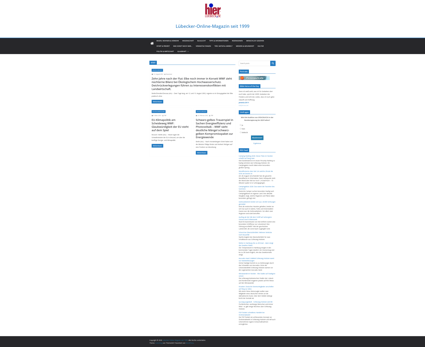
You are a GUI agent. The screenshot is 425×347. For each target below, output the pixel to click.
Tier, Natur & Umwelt (223, 46)
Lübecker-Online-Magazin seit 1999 (212, 26)
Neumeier (169, 74)
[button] (187, 51)
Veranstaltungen (203, 46)
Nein (243, 129)
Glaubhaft (181, 51)
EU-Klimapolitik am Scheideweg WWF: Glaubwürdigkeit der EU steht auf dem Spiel (170, 125)
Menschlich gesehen (255, 41)
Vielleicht (245, 132)
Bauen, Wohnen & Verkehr (167, 41)
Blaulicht (201, 41)
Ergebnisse (257, 143)
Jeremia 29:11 (244, 102)
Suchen (273, 63)
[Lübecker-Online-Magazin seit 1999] (152, 43)
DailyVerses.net (243, 105)
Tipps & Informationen (218, 41)
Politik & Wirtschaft (165, 51)
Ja (242, 125)
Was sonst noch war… (182, 46)
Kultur (261, 46)
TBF (165, 115)
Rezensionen (237, 41)
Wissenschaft (188, 41)
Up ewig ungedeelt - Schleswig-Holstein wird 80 (255, 302)
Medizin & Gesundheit (245, 46)
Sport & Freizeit (163, 46)
